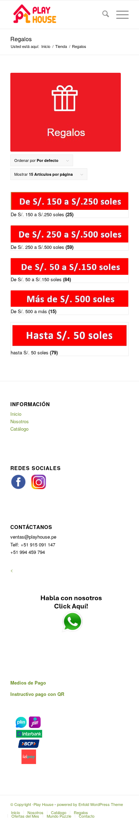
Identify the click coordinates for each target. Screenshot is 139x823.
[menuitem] (102, 14)
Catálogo (19, 428)
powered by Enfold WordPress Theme (90, 804)
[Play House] (57, 14)
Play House (43, 804)
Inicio (15, 413)
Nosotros (19, 421)
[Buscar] (102, 14)
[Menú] (119, 14)
